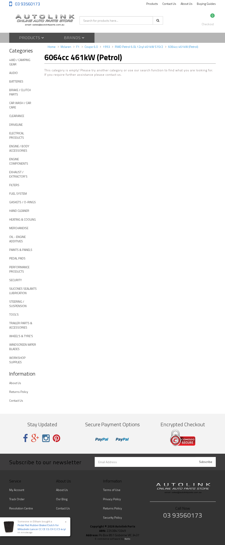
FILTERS (14, 185)
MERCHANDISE (18, 228)
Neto (127, 539)
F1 (78, 46)
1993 (106, 46)
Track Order (17, 499)
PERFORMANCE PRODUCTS (19, 269)
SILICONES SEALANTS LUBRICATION (23, 290)
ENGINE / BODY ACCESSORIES (19, 148)
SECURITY (15, 280)
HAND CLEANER (19, 210)
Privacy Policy (112, 499)
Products (152, 3)
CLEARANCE (16, 115)
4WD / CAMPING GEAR (19, 62)
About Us (186, 3)
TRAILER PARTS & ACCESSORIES (20, 325)
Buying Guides (206, 3)
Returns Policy (18, 391)
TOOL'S (14, 314)
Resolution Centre (21, 508)
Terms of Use (111, 489)
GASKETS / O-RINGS (22, 202)
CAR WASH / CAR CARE (20, 105)
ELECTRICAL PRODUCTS (16, 135)
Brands (73, 38)
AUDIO (13, 72)
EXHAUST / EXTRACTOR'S (18, 174)
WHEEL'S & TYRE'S (21, 336)
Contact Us (169, 3)
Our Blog (61, 499)
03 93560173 (27, 3)
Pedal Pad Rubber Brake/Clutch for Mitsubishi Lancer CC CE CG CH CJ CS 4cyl (42, 527)
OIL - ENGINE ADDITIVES (17, 238)
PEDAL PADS (17, 258)
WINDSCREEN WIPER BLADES (22, 346)
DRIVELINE (16, 124)
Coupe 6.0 (91, 46)
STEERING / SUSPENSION (18, 303)
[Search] (158, 20)
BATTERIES (16, 81)
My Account (16, 489)
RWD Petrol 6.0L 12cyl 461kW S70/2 (139, 46)
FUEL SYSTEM (18, 193)
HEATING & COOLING (22, 219)
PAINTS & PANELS (20, 249)
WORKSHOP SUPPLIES (17, 359)
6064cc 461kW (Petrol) (183, 46)
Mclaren (66, 46)
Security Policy (112, 517)
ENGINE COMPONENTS (18, 161)
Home (52, 46)
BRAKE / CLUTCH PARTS (20, 92)
